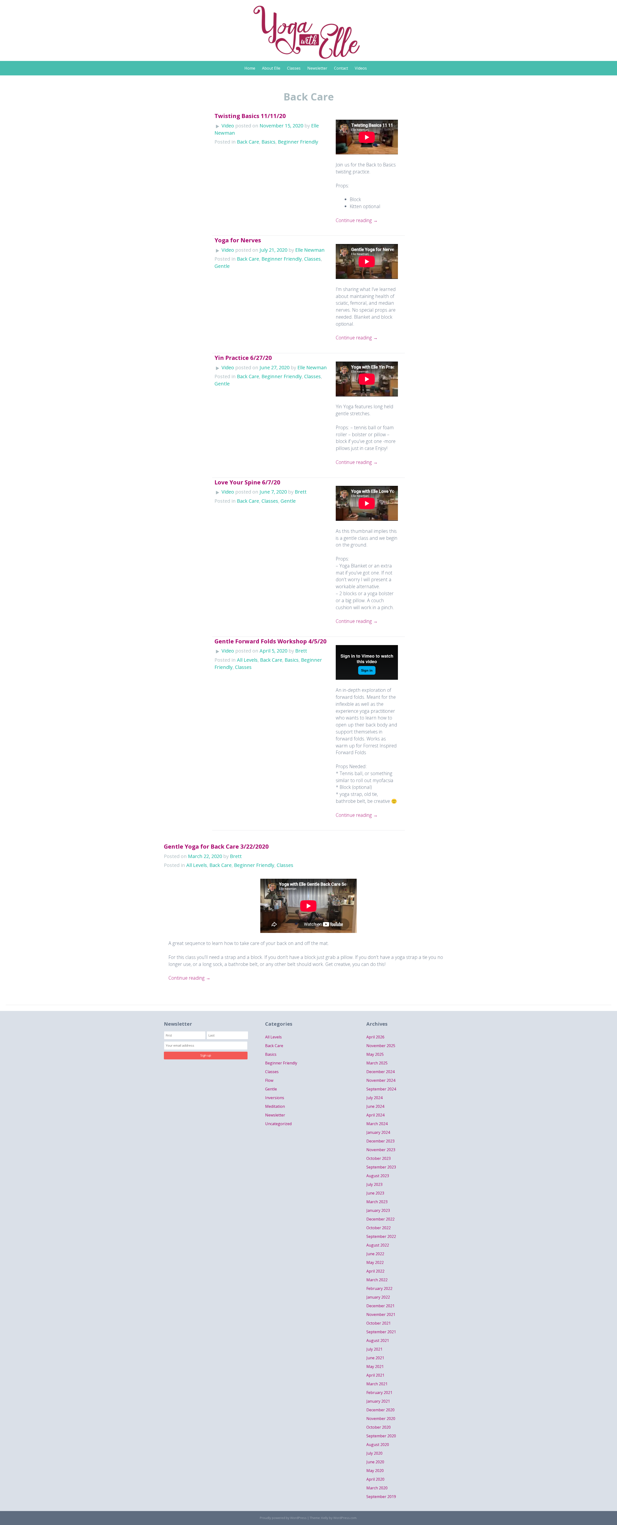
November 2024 (380, 1080)
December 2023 (380, 1141)
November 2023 (380, 1149)
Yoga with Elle (308, 28)
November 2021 (380, 1314)
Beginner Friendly (298, 142)
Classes (294, 68)
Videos (361, 68)
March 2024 (377, 1123)
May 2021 (375, 1366)
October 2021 (378, 1323)
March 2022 (377, 1279)
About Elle (271, 68)
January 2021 (378, 1401)
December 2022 (380, 1219)
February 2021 (379, 1392)
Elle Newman (310, 250)
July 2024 (374, 1097)
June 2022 (375, 1253)
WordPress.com (344, 1518)
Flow (269, 1080)
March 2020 (377, 1488)
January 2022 (378, 1297)
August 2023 (377, 1175)
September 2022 (381, 1236)
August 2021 (377, 1340)
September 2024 (381, 1089)
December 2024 (380, 1071)
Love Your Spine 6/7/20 (247, 482)
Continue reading (357, 220)
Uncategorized (278, 1123)
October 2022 (378, 1227)
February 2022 (379, 1288)
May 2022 (375, 1262)
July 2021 (374, 1349)
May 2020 (375, 1470)
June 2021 (375, 1357)
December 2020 (380, 1410)
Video (227, 125)
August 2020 (377, 1444)
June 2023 (375, 1193)
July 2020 (374, 1453)
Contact (341, 68)
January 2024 (378, 1132)
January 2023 (378, 1210)
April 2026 (375, 1037)
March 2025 (377, 1063)
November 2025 (380, 1045)
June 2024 (375, 1106)
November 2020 (380, 1418)
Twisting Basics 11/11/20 (250, 116)
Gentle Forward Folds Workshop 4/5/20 (271, 641)
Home (249, 68)
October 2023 (378, 1158)
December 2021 (380, 1305)
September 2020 (381, 1436)
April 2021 (375, 1375)
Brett (301, 492)
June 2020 (375, 1462)
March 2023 (377, 1201)
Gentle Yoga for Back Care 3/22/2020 (216, 846)
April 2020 (375, 1479)
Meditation (275, 1106)
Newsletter (317, 68)
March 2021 (377, 1383)
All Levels (247, 660)
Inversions (274, 1097)
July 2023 (374, 1184)
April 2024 (375, 1115)
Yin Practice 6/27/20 (243, 358)
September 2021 (381, 1331)
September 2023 (381, 1167)
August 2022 (377, 1245)
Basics (268, 142)
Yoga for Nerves (238, 240)
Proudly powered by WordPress (283, 1518)
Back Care (248, 142)
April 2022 (375, 1271)
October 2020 (378, 1427)
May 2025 (375, 1054)
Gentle (222, 266)
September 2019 (381, 1496)
